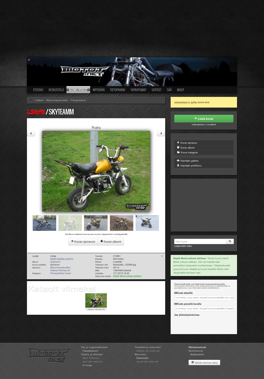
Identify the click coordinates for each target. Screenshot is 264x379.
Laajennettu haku (183, 246)
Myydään (99, 90)
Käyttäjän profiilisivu (191, 165)
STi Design (87, 365)
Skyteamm (61, 111)
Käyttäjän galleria (189, 160)
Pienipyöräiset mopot (60, 273)
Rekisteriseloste (197, 347)
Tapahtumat (138, 90)
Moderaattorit (197, 354)
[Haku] (230, 241)
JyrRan (194, 102)
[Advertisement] (132, 29)
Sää (169, 90)
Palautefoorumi (90, 350)
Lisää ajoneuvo (198, 124)
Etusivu (38, 90)
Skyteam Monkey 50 (96, 309)
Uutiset (156, 90)
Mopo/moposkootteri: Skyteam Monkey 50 (60, 269)
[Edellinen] (31, 133)
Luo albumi (211, 124)
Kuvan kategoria (189, 152)
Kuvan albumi (112, 241)
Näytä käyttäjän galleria (61, 258)
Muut (180, 90)
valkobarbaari (181, 102)
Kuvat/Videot (78, 89)
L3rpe (36, 111)
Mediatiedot (142, 358)
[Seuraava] (161, 133)
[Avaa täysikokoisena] (96, 171)
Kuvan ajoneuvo (84, 241)
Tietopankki (117, 90)
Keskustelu (56, 90)
